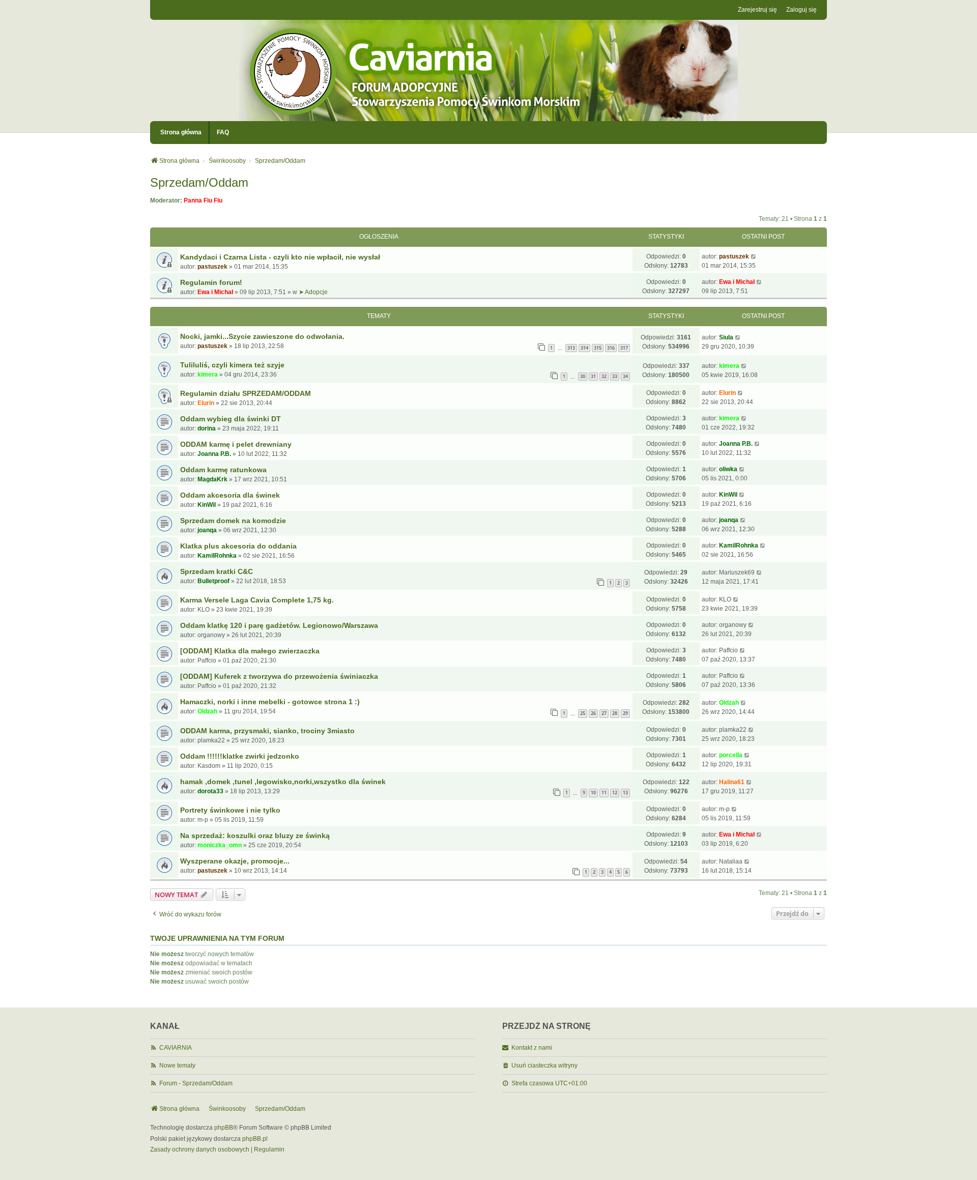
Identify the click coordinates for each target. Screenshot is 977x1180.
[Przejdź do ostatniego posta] (754, 256)
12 (614, 792)
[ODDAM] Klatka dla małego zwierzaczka (250, 651)
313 (571, 347)
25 (582, 713)
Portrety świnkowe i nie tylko (230, 810)
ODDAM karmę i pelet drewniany (236, 444)
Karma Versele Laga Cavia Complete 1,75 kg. (257, 600)
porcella (730, 755)
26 (593, 713)
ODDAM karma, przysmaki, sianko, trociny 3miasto (267, 731)
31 (593, 376)
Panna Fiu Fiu (203, 200)
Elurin (205, 403)
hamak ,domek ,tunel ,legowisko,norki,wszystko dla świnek (283, 782)
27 (604, 713)
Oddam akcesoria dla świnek (230, 495)
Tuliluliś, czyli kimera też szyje (232, 365)
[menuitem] (199, 1150)
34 (625, 376)
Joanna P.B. (214, 453)
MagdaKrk (212, 479)
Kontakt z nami (531, 1047)
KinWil (206, 504)
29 (625, 713)
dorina (206, 428)
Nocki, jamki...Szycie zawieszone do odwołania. (262, 336)
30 (582, 376)
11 (604, 792)
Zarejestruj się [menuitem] (757, 9)
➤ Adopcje (313, 292)
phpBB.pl (255, 1138)
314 (584, 347)
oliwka (728, 469)
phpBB (223, 1127)
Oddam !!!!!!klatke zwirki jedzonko (239, 756)
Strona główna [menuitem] (181, 132)
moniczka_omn (219, 845)
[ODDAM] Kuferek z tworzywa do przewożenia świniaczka (279, 676)
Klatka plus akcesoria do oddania (238, 546)
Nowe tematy (177, 1065)
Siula (726, 337)
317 (624, 347)
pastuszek (212, 266)
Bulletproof (213, 581)
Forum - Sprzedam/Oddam (196, 1083)
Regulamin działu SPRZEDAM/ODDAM (245, 393)
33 (614, 376)
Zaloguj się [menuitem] (801, 9)
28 (614, 713)
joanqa (207, 530)
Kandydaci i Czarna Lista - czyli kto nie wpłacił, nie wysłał (280, 257)
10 (593, 792)
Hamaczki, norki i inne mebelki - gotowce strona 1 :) (270, 702)
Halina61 (731, 782)
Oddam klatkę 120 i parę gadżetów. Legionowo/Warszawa (279, 625)
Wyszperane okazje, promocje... (235, 861)
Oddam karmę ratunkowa (223, 470)
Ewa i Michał (215, 292)
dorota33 (210, 791)
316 (611, 347)
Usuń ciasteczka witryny (544, 1065)
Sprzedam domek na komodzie (233, 520)
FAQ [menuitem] (223, 132)
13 (625, 792)
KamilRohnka (217, 555)
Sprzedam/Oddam (199, 182)
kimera (207, 374)
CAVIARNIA (175, 1047)
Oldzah (207, 711)
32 (604, 376)
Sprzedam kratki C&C (216, 571)
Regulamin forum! (211, 282)
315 (597, 347)
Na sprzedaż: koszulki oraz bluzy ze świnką (255, 835)
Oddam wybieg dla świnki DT (230, 419)
